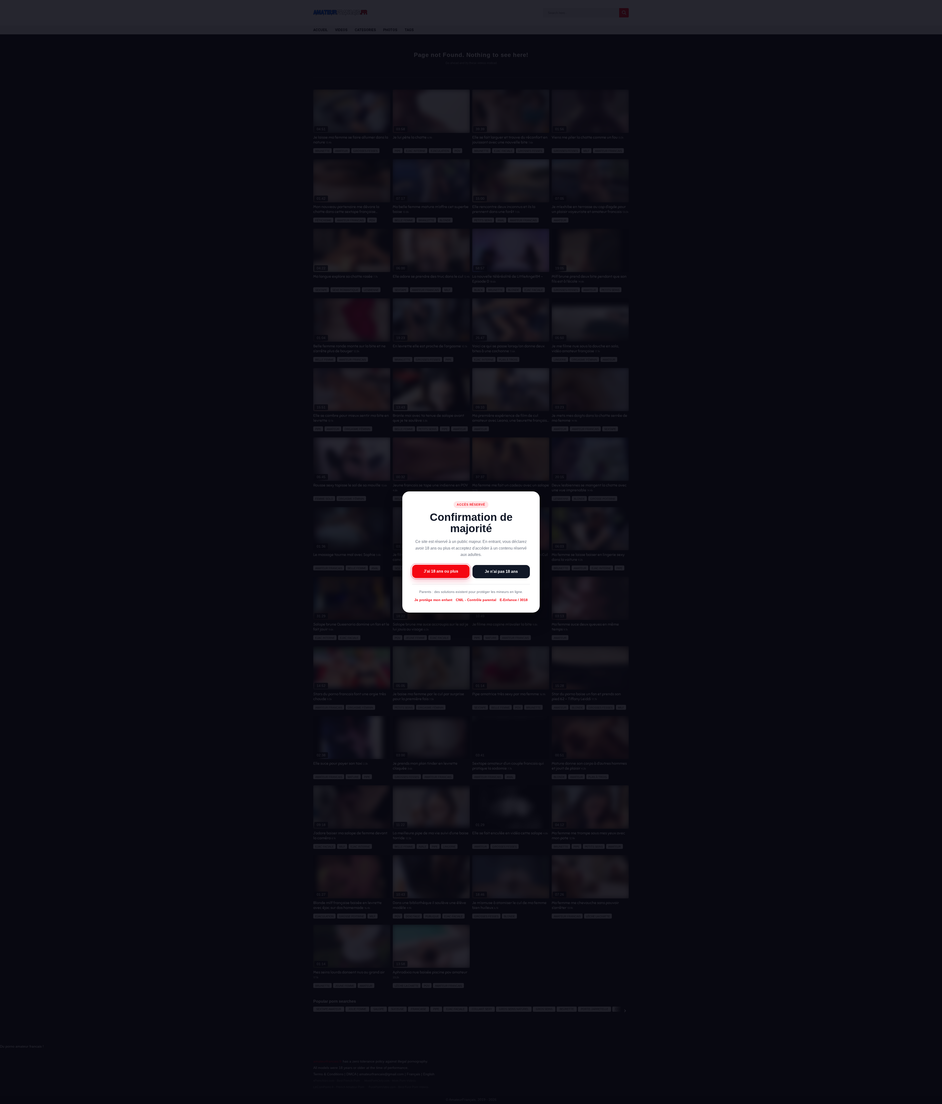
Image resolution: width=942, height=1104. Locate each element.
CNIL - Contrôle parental (476, 600)
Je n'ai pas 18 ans (501, 571)
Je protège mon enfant (433, 600)
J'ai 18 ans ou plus (441, 571)
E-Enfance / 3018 (514, 600)
